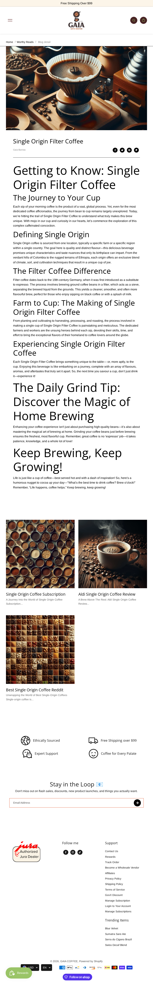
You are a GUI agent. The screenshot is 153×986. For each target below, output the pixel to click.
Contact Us (111, 851)
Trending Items (117, 920)
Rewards (110, 856)
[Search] (133, 20)
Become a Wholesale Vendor (122, 867)
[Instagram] (72, 852)
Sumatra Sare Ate (115, 933)
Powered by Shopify (91, 961)
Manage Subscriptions (118, 911)
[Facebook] (115, 150)
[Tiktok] (79, 852)
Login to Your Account (118, 906)
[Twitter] (122, 150)
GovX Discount (114, 894)
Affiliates (110, 873)
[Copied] (136, 150)
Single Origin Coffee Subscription (35, 594)
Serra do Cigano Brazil (118, 939)
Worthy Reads (25, 41)
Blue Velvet (111, 928)
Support (111, 843)
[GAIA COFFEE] (76, 20)
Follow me (70, 843)
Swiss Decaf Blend (116, 944)
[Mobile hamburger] (10, 20)
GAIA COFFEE (69, 961)
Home (9, 41)
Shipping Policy (114, 883)
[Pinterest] (129, 150)
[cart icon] (143, 20)
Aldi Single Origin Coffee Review (106, 594)
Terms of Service (115, 889)
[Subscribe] (137, 802)
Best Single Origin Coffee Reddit (34, 690)
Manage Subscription (117, 900)
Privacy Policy (113, 878)
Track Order (112, 862)
